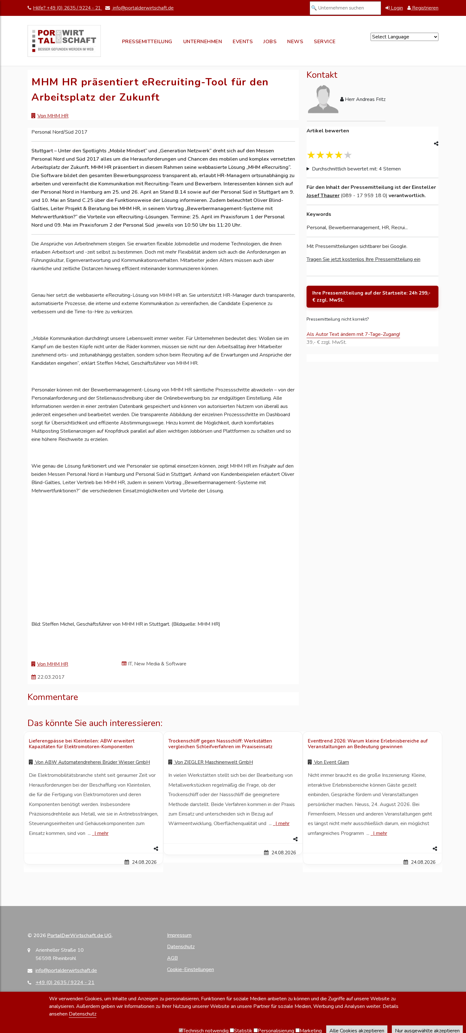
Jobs (269, 41)
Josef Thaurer (323, 195)
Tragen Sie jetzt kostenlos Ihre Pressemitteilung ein (363, 259)
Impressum (179, 935)
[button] (93, 849)
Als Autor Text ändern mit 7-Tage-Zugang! (353, 334)
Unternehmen (202, 41)
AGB (172, 958)
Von (92, 762)
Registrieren (424, 8)
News (295, 41)
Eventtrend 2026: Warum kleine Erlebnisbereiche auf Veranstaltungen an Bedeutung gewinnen (368, 744)
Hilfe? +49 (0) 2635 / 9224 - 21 (67, 8)
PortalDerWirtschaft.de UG (79, 935)
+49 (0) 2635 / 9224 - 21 (65, 982)
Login (396, 8)
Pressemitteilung (147, 41)
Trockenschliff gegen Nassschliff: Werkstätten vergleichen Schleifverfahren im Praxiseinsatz (220, 744)
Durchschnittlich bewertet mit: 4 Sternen (356, 168)
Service (325, 41)
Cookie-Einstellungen (190, 969)
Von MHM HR (52, 115)
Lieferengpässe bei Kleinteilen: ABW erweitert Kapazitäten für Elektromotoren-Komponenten (81, 744)
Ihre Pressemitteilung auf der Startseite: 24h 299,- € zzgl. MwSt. (371, 296)
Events (243, 41)
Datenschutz (181, 946)
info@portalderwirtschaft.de (143, 8)
